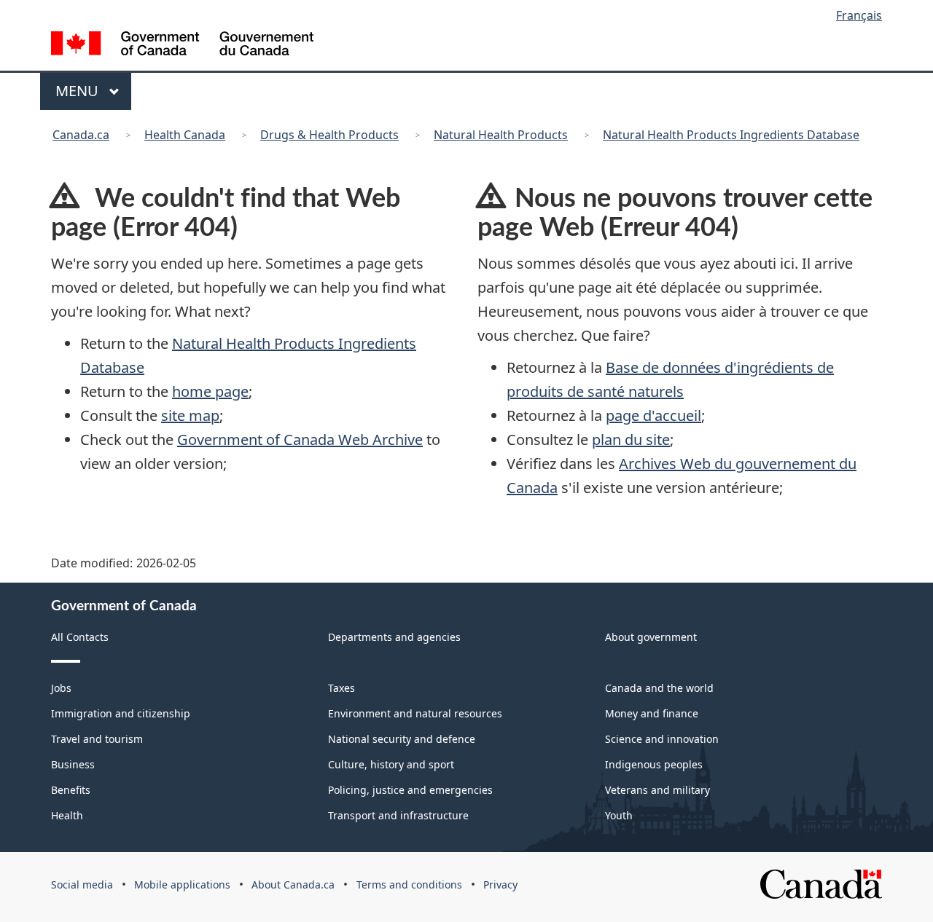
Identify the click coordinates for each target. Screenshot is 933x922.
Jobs (61, 688)
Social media (82, 884)
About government (651, 637)
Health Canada (184, 135)
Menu (78, 91)
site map (190, 415)
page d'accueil (653, 415)
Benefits (70, 790)
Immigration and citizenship (120, 713)
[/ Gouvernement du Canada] (182, 45)
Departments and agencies (394, 637)
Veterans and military (657, 790)
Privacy (500, 884)
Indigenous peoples (654, 764)
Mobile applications (182, 884)
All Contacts (80, 637)
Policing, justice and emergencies (410, 790)
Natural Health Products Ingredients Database (731, 135)
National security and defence (401, 739)
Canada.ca (80, 135)
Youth (619, 815)
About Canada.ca (293, 884)
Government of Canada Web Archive (300, 439)
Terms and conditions (409, 884)
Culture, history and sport (391, 764)
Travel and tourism (97, 739)
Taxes (341, 688)
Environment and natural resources (415, 713)
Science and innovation (662, 739)
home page (210, 391)
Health (67, 815)
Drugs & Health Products (329, 135)
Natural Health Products (501, 135)
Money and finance (651, 713)
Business (73, 764)
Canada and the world (659, 688)
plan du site (631, 439)
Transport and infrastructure (398, 815)
